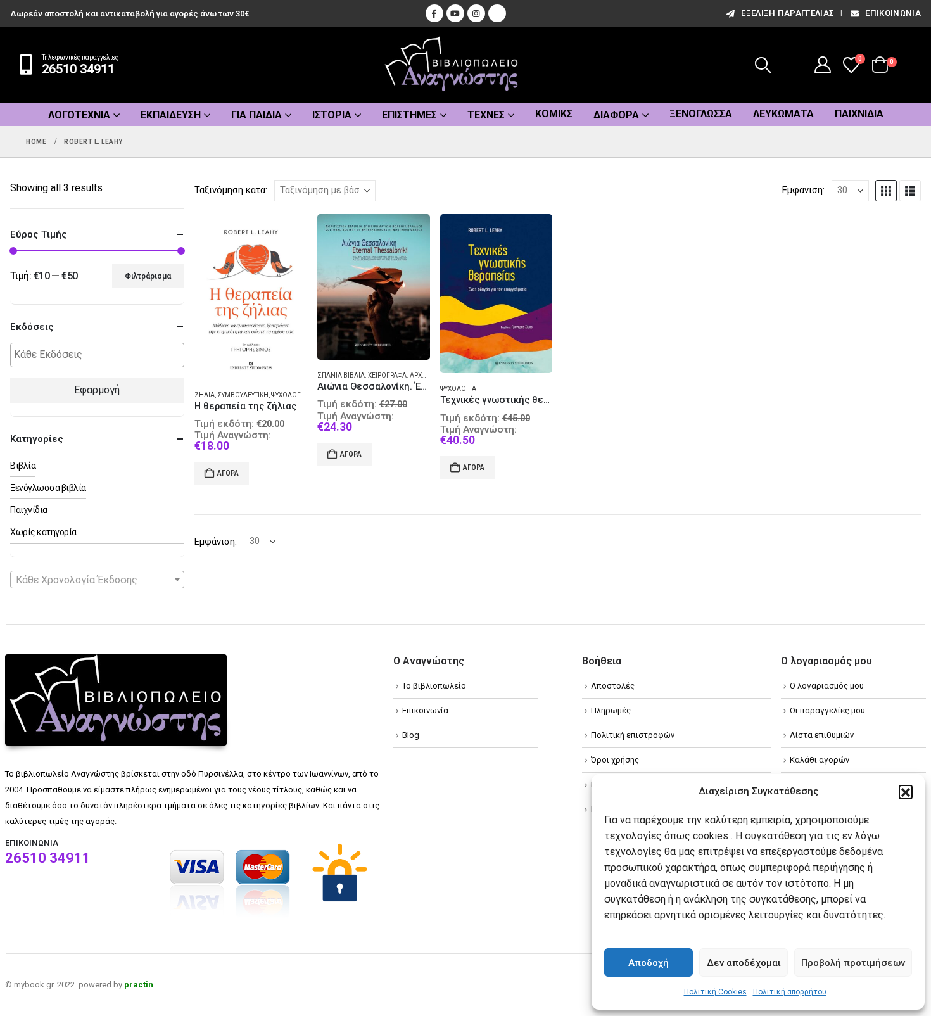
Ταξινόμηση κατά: (230, 190)
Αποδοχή (648, 962)
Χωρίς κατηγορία (43, 532)
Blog (410, 735)
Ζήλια (204, 394)
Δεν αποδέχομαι (744, 962)
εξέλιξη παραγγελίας (787, 13)
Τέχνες (486, 115)
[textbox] (100, 355)
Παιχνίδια (859, 114)
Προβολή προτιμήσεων (853, 962)
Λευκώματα (783, 114)
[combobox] (97, 579)
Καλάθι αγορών (819, 760)
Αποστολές (613, 685)
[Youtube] (455, 13)
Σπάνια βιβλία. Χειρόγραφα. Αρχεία (374, 375)
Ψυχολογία (289, 394)
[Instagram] (476, 13)
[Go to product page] (250, 296)
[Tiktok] (497, 13)
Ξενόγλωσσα (700, 114)
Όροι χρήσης (615, 760)
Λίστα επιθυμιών (822, 735)
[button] (905, 791)
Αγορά (228, 473)
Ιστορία (332, 115)
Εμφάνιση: (803, 190)
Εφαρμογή (97, 390)
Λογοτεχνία (79, 115)
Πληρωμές (611, 710)
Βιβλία (22, 465)
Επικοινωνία (893, 13)
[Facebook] (434, 13)
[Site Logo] (451, 65)
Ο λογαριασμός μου (827, 685)
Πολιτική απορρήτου (789, 991)
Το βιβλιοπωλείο (434, 685)
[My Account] (823, 64)
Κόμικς (554, 114)
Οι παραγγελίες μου (827, 710)
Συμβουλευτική (243, 394)
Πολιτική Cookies (715, 991)
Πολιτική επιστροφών (632, 735)
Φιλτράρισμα (148, 276)
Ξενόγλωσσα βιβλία (48, 488)
